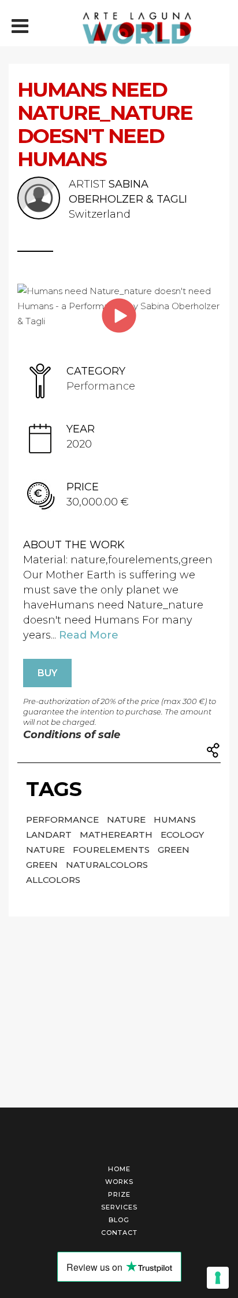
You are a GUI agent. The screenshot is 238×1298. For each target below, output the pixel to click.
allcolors (53, 879)
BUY (47, 673)
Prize (119, 1194)
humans (175, 819)
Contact (119, 1233)
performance (63, 819)
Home (119, 1169)
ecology (182, 834)
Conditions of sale (71, 734)
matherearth (117, 834)
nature (127, 819)
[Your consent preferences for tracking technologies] (218, 1278)
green (173, 849)
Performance (100, 386)
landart (50, 834)
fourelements (112, 849)
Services (119, 1207)
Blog (119, 1220)
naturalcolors (107, 864)
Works (119, 1182)
